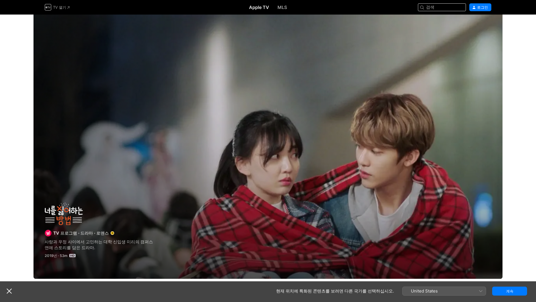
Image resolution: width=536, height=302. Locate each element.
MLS (282, 7)
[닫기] (9, 291)
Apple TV (259, 7)
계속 (509, 291)
